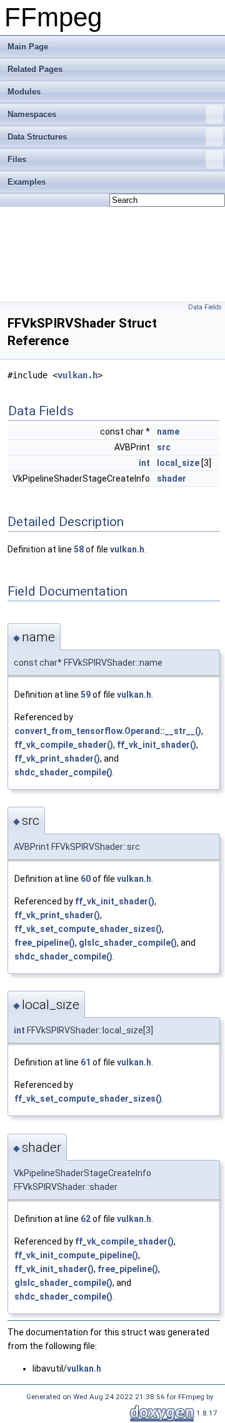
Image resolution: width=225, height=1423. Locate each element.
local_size (178, 463)
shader (171, 478)
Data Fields (205, 307)
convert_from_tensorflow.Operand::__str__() (107, 731)
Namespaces (32, 114)
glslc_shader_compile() (128, 943)
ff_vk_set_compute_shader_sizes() (88, 929)
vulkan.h (78, 375)
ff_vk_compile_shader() (63, 745)
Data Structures (37, 137)
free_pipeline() (44, 943)
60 (86, 879)
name (168, 432)
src (164, 447)
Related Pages (35, 69)
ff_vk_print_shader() (57, 758)
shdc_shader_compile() (63, 772)
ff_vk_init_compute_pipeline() (76, 1255)
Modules (24, 91)
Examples (27, 182)
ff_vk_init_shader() (156, 745)
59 (86, 695)
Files (17, 159)
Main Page (28, 46)
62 (86, 1219)
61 (86, 1062)
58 (79, 549)
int (144, 463)
